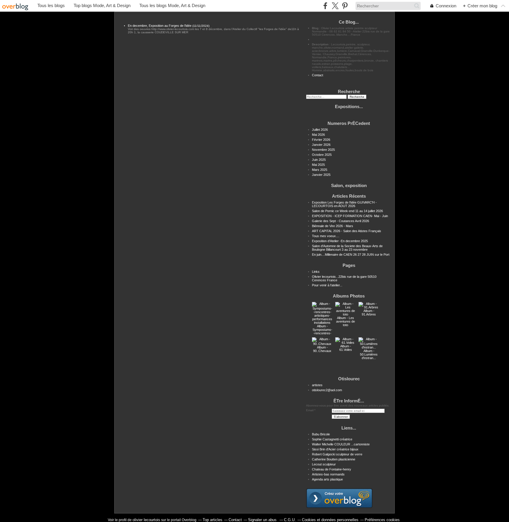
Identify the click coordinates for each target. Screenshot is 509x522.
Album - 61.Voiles (345, 347)
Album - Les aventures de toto (345, 321)
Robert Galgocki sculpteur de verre (337, 454)
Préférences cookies (382, 520)
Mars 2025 (319, 169)
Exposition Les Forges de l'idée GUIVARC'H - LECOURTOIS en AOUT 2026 (344, 204)
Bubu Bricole (321, 434)
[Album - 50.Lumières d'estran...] (368, 347)
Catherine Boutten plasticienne (333, 459)
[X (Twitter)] (335, 5)
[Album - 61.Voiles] (345, 342)
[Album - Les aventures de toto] (345, 314)
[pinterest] (344, 5)
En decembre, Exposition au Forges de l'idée (159, 25)
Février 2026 (321, 139)
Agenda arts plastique (327, 479)
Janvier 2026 (321, 144)
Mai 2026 (318, 134)
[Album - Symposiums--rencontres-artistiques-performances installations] (322, 322)
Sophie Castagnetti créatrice (332, 439)
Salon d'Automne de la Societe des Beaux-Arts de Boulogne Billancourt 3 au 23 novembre (347, 247)
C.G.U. (290, 520)
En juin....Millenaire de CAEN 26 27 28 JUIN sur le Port (350, 254)
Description (320, 44)
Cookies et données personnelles (330, 520)
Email (309, 410)
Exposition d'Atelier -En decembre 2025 (340, 241)
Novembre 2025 (323, 149)
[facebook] (325, 5)
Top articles (212, 520)
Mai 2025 (318, 164)
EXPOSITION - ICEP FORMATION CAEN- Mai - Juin (350, 216)
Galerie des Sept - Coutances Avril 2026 (340, 221)
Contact (317, 75)
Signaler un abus (263, 520)
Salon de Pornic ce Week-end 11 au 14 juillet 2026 (347, 211)
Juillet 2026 (320, 129)
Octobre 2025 (322, 154)
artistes (317, 385)
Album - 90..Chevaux (322, 349)
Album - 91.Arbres (369, 312)
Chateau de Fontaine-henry (331, 469)
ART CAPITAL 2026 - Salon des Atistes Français (346, 231)
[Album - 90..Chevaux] (322, 344)
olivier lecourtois (146, 520)
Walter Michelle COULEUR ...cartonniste (341, 444)
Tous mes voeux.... (325, 236)
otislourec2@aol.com (327, 390)
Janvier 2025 (321, 174)
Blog (315, 28)
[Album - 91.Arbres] (368, 307)
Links (316, 271)
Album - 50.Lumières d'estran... (369, 354)
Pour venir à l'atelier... (327, 285)
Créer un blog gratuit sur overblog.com (339, 498)
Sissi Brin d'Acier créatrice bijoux (335, 449)
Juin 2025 (319, 159)
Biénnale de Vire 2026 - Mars (332, 226)
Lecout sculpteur (324, 464)
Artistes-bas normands (328, 474)
